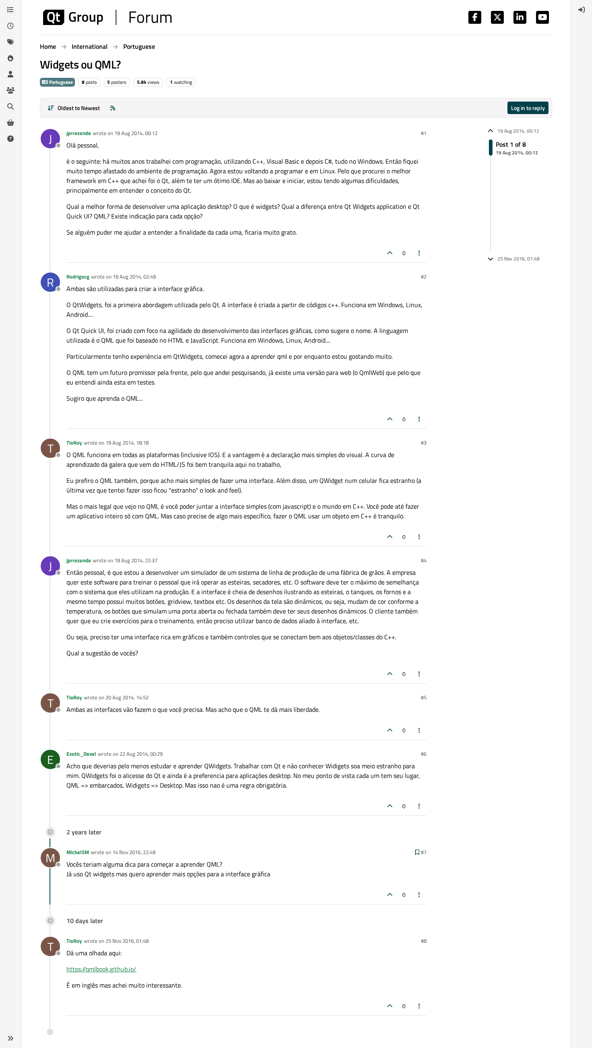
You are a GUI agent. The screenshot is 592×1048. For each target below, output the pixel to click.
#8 (423, 941)
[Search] (10, 106)
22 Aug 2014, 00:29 (141, 754)
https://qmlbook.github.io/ (101, 969)
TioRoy (74, 443)
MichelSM (77, 852)
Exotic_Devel (81, 754)
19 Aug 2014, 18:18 (127, 443)
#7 (423, 852)
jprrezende (78, 133)
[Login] (581, 9)
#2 (423, 276)
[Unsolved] (10, 138)
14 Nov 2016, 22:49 (133, 852)
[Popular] (10, 58)
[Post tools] (419, 253)
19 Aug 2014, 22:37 (135, 560)
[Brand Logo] (107, 17)
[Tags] (10, 41)
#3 (423, 443)
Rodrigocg (77, 276)
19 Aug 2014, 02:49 (134, 276)
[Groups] (10, 90)
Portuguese (60, 82)
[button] (10, 1038)
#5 (423, 697)
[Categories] (10, 9)
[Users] (10, 74)
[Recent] (10, 25)
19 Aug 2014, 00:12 (135, 133)
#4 (423, 560)
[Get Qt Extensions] (10, 122)
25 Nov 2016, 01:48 (127, 941)
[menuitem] (581, 9)
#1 (423, 133)
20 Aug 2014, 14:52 (127, 697)
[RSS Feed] (113, 108)
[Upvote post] (390, 253)
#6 (423, 754)
